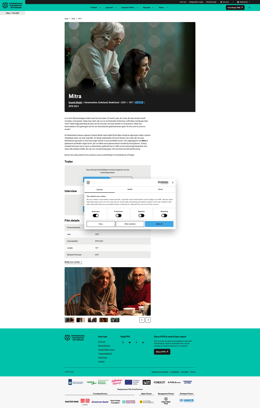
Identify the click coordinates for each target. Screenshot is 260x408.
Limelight (139, 102)
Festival (94, 7)
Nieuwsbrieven (104, 346)
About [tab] (160, 189)
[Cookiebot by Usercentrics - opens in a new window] (159, 182)
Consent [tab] (99, 189)
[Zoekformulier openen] (249, 7)
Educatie (146, 7)
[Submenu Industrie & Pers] (137, 7)
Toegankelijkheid (105, 354)
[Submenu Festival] (99, 7)
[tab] (69, 320)
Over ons (183, 2)
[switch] (118, 215)
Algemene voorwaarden (160, 372)
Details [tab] (130, 189)
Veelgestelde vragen (196, 2)
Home (66, 18)
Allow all (159, 224)
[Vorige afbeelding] (142, 320)
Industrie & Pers (127, 7)
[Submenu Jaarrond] (115, 7)
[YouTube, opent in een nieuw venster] (129, 342)
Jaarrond (109, 7)
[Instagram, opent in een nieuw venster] (123, 342)
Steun (161, 7)
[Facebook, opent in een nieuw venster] (136, 342)
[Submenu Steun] (166, 7)
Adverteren (102, 357)
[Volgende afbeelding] (148, 320)
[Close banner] (172, 182)
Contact (101, 361)
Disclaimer (184, 372)
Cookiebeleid (174, 372)
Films (73, 18)
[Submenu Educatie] (153, 7)
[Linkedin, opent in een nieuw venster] (143, 342)
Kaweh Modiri (75, 102)
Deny (101, 224)
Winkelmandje (211, 2)
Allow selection (130, 224)
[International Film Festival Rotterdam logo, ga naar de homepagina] (12, 5)
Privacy (192, 372)
